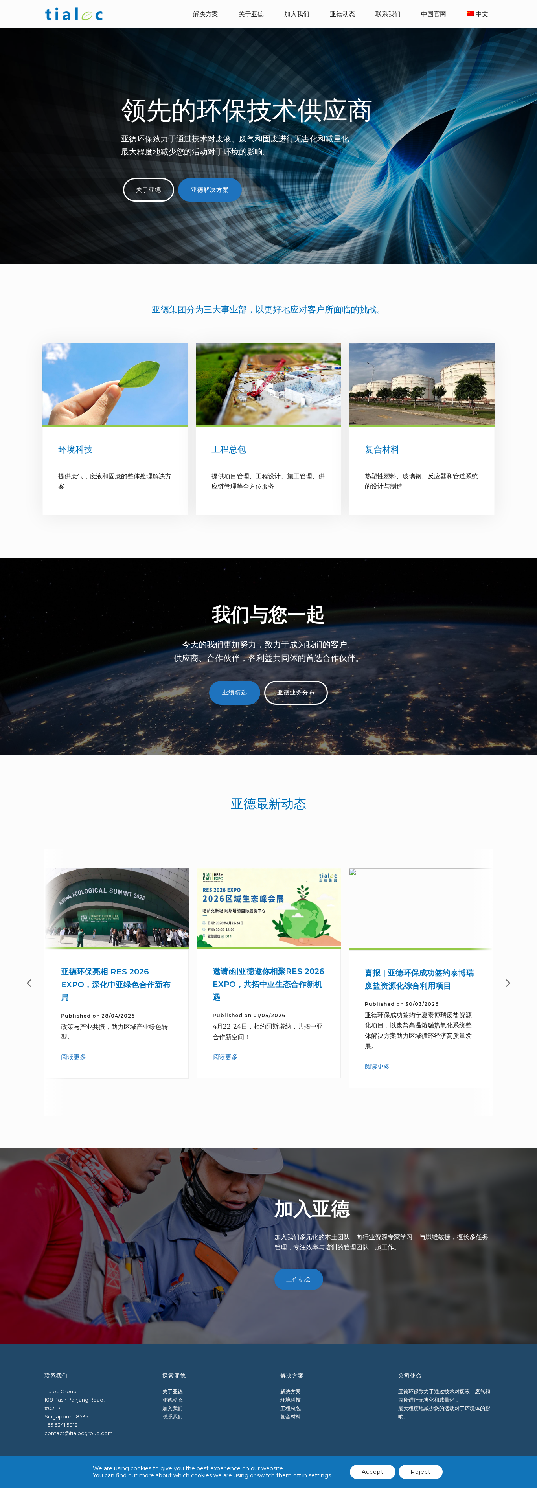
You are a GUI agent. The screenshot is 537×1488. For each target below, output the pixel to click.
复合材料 (382, 449)
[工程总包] (268, 421)
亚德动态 (172, 1400)
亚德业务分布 (296, 692)
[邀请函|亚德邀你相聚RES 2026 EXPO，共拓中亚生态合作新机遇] (269, 943)
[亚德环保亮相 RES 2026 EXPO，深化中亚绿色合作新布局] (117, 944)
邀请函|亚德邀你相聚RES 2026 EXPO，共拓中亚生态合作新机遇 (268, 984)
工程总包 (228, 449)
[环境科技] (115, 421)
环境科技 (75, 449)
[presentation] (29, 982)
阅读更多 (73, 1057)
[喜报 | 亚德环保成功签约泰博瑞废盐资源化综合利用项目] (421, 945)
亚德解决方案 (210, 189)
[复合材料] (422, 421)
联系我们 (172, 1417)
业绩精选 (234, 692)
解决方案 (290, 1391)
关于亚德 (148, 189)
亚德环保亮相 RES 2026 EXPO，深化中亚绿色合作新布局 (116, 984)
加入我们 (172, 1408)
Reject (420, 1471)
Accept (373, 1471)
